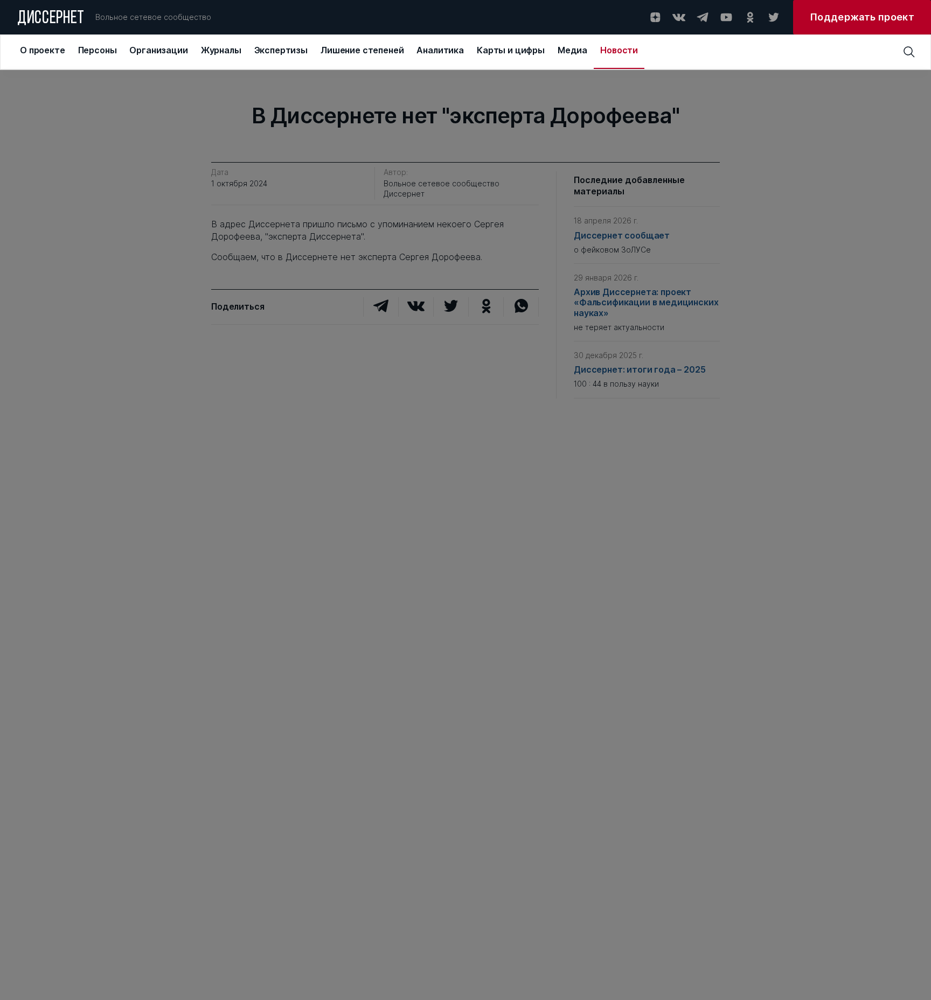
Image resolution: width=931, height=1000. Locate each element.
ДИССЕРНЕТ (51, 19)
